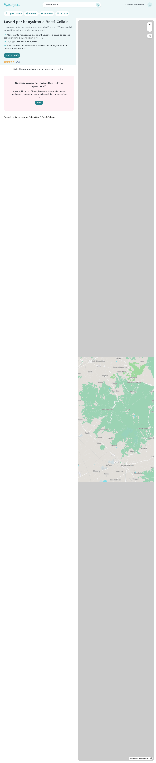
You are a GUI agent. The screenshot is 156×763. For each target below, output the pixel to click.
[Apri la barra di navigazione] (149, 4)
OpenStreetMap (144, 758)
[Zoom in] (149, 24)
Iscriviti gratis (12, 55)
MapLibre (133, 758)
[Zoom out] (149, 29)
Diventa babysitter (134, 5)
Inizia (39, 103)
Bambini (32, 13)
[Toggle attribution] (151, 758)
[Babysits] (12, 5)
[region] (116, 390)
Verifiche (48, 13)
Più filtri (63, 13)
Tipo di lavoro (15, 13)
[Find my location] (149, 36)
